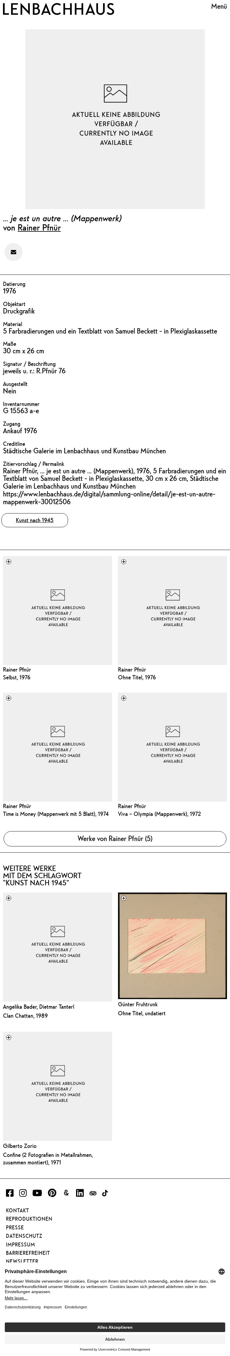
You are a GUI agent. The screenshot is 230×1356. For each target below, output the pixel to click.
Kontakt (17, 1210)
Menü (219, 6)
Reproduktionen (29, 1219)
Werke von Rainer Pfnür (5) (115, 838)
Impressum (20, 1244)
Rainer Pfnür (39, 227)
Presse (15, 1227)
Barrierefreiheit (28, 1253)
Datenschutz (24, 1236)
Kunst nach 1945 (35, 520)
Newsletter (22, 1261)
